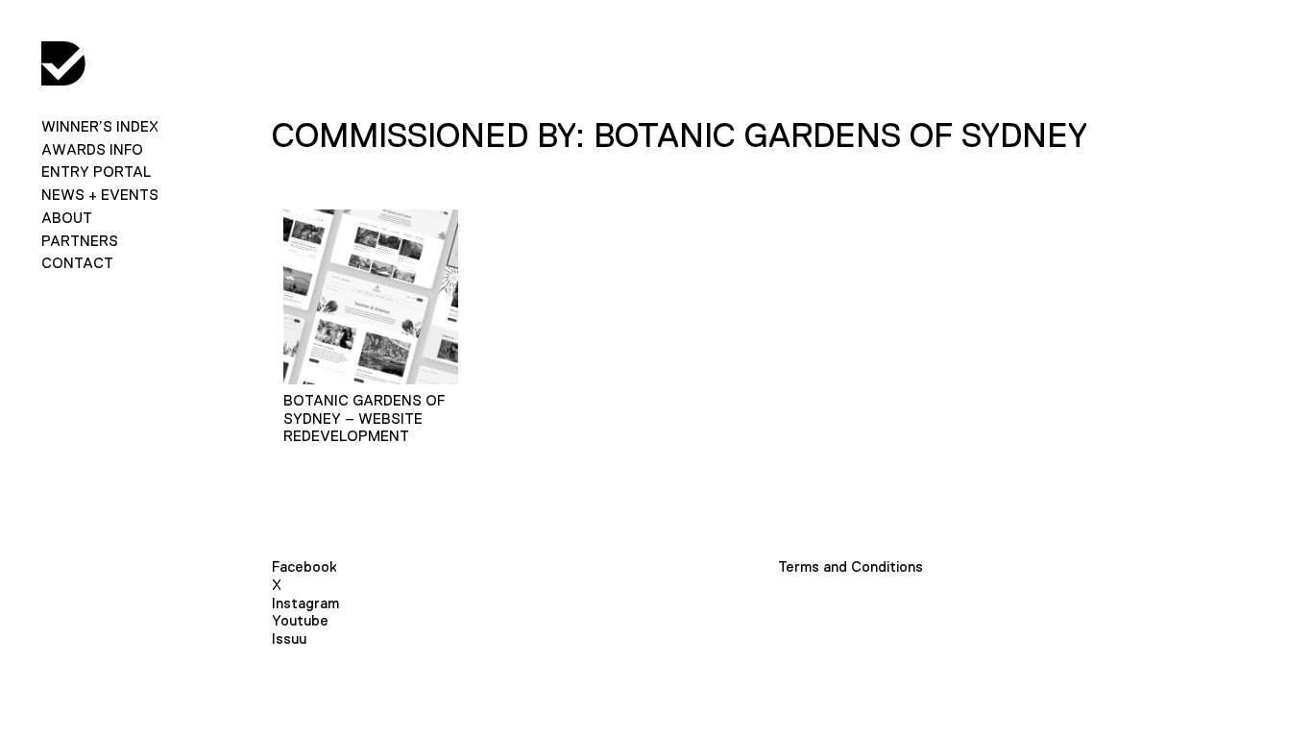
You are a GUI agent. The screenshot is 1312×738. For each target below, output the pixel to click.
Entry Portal (96, 171)
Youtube (300, 620)
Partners (79, 241)
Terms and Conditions (850, 566)
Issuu (289, 638)
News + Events (99, 194)
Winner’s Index (99, 126)
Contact (77, 263)
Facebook (304, 566)
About (66, 217)
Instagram (305, 603)
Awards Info (92, 149)
